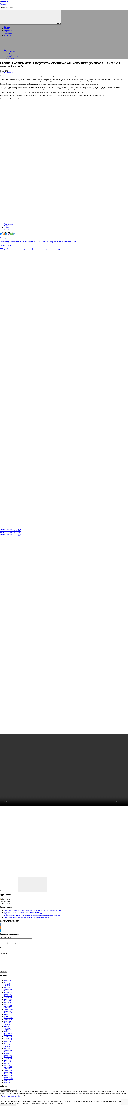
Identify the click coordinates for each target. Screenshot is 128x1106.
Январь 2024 (8, 1031)
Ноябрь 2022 (8, 1055)
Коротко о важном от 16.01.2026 (10, 529)
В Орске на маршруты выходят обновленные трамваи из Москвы (25, 914)
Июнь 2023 (7, 1043)
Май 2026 (7, 984)
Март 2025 (7, 1008)
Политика (7, 28)
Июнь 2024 (7, 1023)
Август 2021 (8, 1080)
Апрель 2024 (8, 1026)
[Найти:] (9, 891)
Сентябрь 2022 (8, 1058)
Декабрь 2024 (8, 1013)
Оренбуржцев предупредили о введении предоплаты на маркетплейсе (26, 917)
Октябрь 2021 (8, 1077)
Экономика (11, 51)
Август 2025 (8, 999)
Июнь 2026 (7, 982)
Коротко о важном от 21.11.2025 (10, 531)
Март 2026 (7, 987)
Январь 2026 (8, 991)
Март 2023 (7, 1048)
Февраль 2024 (8, 1030)
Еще (5, 50)
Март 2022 (7, 1068)
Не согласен (11, 1105)
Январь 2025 (8, 1011)
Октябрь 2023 (8, 1036)
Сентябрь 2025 (8, 997)
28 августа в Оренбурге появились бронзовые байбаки (21, 912)
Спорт (9, 53)
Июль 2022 (7, 1062)
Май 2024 (7, 1024)
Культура (10, 55)
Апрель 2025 (8, 1006)
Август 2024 (8, 1019)
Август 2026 (8, 979)
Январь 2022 (8, 1072)
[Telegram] (14, 234)
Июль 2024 (7, 1021)
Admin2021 (10, 72)
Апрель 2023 (8, 1046)
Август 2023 (8, 1040)
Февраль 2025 (8, 1009)
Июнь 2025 (7, 1002)
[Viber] (9, 234)
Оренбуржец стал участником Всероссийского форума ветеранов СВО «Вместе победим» (32, 910)
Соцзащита (7, 229)
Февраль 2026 (8, 989)
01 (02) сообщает (9, 32)
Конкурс (6, 227)
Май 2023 (7, 1045)
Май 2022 (7, 1065)
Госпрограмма (8, 224)
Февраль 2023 (8, 1050)
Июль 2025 (7, 1001)
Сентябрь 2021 (8, 1079)
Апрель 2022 (8, 1067)
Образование (8, 30)
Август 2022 (8, 1060)
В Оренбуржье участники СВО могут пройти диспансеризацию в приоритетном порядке (32, 915)
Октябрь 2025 (8, 996)
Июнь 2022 (7, 1063)
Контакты (10, 58)
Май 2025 (7, 1004)
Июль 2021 (7, 1082)
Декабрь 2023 (8, 1033)
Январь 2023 (8, 1052)
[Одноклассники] (4, 234)
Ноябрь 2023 (8, 1035)
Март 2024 (7, 1028)
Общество (7, 27)
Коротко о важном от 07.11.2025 (10, 536)
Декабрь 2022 (8, 1053)
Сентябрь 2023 (8, 1038)
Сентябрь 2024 (8, 1018)
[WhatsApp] (11, 234)
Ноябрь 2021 (8, 1075)
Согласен (3, 1105)
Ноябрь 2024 (8, 1014)
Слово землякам (12, 56)
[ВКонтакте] (1, 234)
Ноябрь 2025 (8, 994)
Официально (8, 33)
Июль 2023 (7, 1041)
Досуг (6, 226)
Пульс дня (3, 4)
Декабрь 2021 (8, 1074)
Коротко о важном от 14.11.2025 (10, 534)
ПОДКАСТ (7, 35)
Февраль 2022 (8, 1070)
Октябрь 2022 (8, 1057)
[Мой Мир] (6, 234)
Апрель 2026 (8, 985)
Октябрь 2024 (8, 1016)
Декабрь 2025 (8, 992)
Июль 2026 (7, 980)
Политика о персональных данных (11, 1096)
